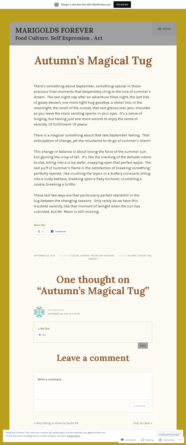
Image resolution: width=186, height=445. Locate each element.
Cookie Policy (73, 436)
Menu (167, 29)
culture (74, 255)
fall (150, 255)
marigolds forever (54, 30)
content (142, 255)
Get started (122, 4)
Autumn (132, 255)
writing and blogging (102, 255)
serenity (93, 259)
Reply (143, 345)
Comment (139, 405)
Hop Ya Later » (143, 423)
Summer (84, 255)
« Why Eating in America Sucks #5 (56, 423)
